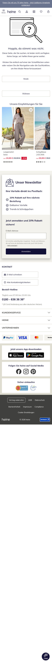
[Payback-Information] (45, 420)
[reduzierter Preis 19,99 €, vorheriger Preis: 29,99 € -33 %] (18, 128)
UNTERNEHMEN (10, 327)
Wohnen (26, 93)
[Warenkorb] (48, 12)
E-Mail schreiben (13, 275)
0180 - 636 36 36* (13, 299)
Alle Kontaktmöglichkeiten (18, 282)
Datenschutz (40, 400)
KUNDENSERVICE (11, 312)
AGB (30, 400)
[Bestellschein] (34, 12)
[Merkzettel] (41, 12)
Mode (26, 79)
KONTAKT (7, 266)
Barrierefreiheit (14, 407)
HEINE (5, 320)
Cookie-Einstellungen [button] (26, 412)
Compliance (39, 407)
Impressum (27, 407)
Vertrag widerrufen (16, 400)
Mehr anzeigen (12, 245)
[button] (3, 12)
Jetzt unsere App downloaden (26, 349)
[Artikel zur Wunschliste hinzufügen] (31, 110)
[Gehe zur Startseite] (11, 12)
